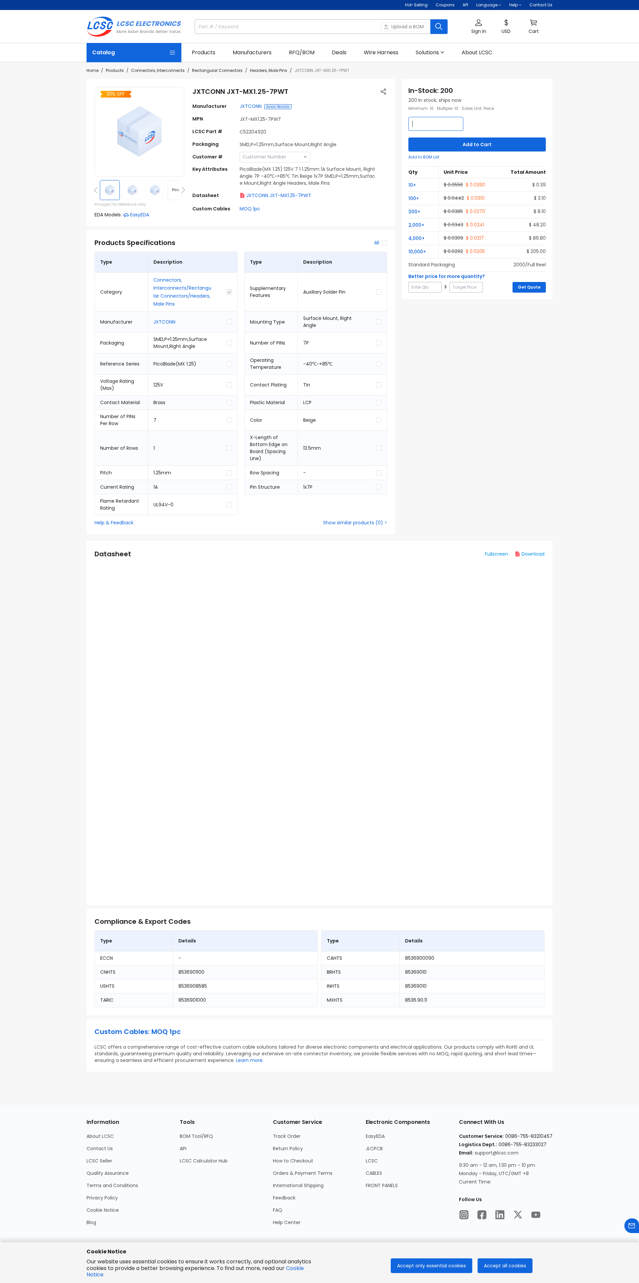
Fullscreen (496, 554)
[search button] (439, 26)
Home (93, 70)
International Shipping (298, 1185)
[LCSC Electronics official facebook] (482, 1215)
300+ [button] (414, 211)
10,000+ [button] (417, 251)
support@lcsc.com (497, 1153)
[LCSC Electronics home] (134, 27)
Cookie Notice (103, 1210)
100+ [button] (413, 198)
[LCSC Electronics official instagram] (464, 1215)
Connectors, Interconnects (158, 70)
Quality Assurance (108, 1173)
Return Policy (288, 1148)
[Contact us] (631, 1225)
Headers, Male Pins (268, 70)
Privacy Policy (102, 1197)
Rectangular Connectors (217, 70)
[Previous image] (97, 190)
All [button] (376, 242)
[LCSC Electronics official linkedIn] (500, 1215)
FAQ (277, 1210)
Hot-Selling (416, 5)
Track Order (287, 1136)
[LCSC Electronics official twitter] (518, 1215)
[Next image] (182, 190)
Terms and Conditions (112, 1185)
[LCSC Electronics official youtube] (536, 1215)
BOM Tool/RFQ (196, 1136)
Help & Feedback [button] (114, 522)
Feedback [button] (284, 1197)
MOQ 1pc (250, 208)
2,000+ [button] (416, 225)
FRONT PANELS (382, 1185)
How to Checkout (293, 1160)
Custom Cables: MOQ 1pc (138, 1031)
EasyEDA (375, 1136)
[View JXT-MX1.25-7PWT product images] (139, 132)
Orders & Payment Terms (302, 1173)
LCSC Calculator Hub (204, 1160)
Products (115, 70)
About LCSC (100, 1136)
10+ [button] (412, 185)
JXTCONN (251, 106)
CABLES (374, 1173)
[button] (478, 27)
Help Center (287, 1222)
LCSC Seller (99, 1160)
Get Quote (529, 287)
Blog (91, 1222)
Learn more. (250, 1060)
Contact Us (541, 5)
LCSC (372, 1160)
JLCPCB (374, 1148)
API (465, 5)
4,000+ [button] (416, 238)
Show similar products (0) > (355, 522)
